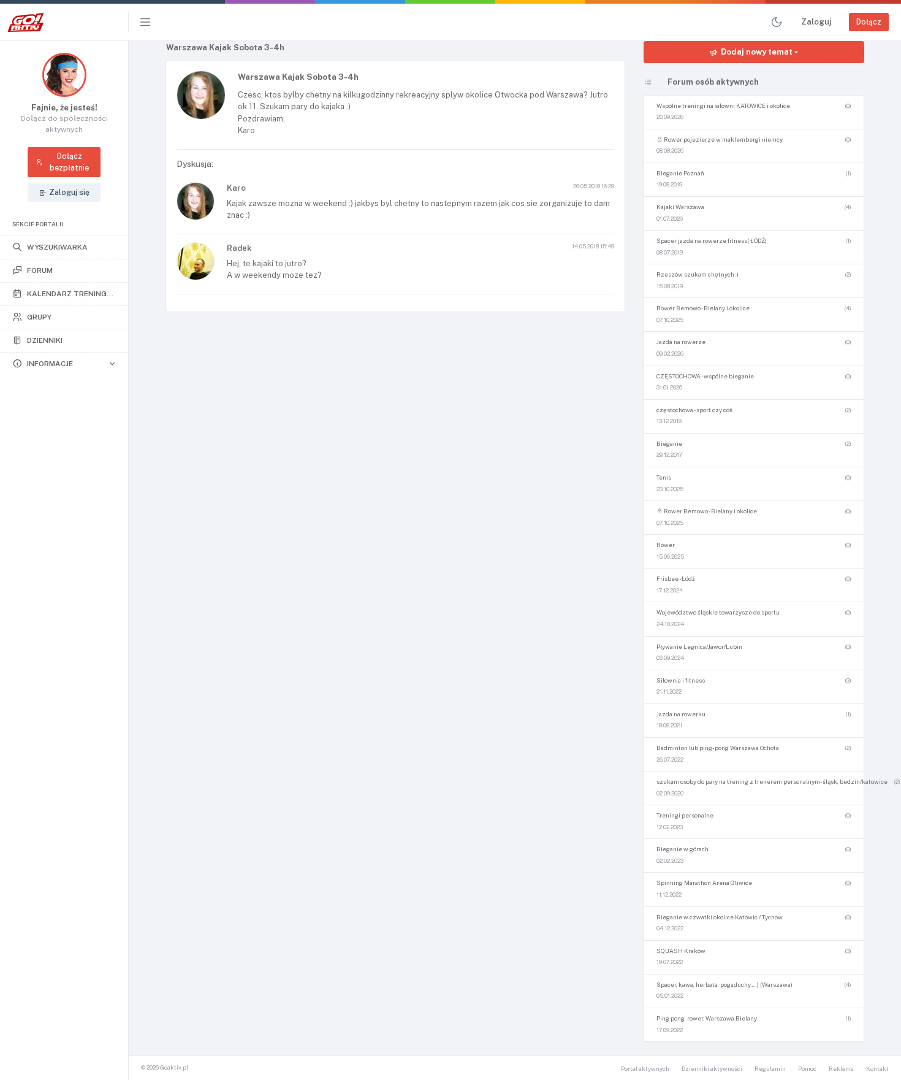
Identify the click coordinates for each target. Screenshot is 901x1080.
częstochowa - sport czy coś (694, 410)
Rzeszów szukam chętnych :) (697, 274)
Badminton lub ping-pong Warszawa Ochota (717, 748)
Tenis (663, 477)
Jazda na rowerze (680, 342)
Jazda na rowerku (680, 714)
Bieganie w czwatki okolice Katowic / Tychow (719, 917)
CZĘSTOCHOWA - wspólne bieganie (705, 376)
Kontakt (877, 1068)
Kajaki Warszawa (680, 207)
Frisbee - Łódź (675, 578)
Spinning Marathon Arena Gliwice (704, 882)
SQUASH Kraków (680, 951)
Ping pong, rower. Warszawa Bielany (706, 1018)
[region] (64, 560)
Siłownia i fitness (680, 680)
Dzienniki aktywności (712, 1068)
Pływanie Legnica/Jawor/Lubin (699, 646)
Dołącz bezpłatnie (69, 161)
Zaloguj (816, 21)
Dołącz (868, 21)
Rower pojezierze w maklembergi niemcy (723, 139)
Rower (665, 545)
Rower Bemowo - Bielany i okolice (703, 308)
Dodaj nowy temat (757, 51)
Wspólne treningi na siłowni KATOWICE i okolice (723, 105)
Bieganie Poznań (680, 173)
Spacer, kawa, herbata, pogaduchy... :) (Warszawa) (724, 984)
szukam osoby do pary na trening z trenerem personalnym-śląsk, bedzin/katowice (772, 781)
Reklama (841, 1068)
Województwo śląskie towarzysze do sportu (718, 612)
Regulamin (770, 1068)
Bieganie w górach (682, 849)
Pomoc (807, 1068)
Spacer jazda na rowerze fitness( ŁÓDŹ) (711, 240)
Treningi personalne (684, 815)
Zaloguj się (69, 192)
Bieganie (669, 443)
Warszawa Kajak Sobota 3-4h (298, 77)
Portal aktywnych (645, 1068)
